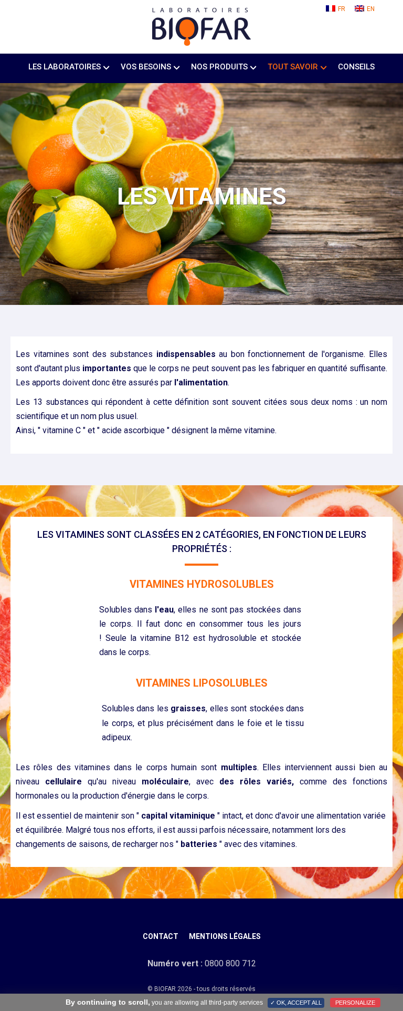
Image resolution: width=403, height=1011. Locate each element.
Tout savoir (293, 67)
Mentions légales (225, 936)
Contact (160, 936)
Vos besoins (146, 67)
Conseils (356, 67)
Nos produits (219, 67)
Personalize (355, 1002)
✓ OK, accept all (296, 1002)
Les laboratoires (64, 67)
